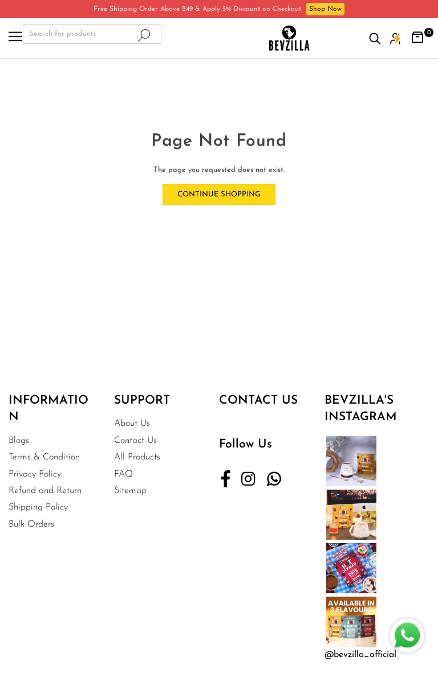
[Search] (378, 38)
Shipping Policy (38, 507)
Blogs (19, 440)
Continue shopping (219, 194)
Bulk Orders (31, 524)
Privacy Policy (35, 474)
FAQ (123, 474)
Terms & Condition (44, 457)
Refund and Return (45, 490)
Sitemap (130, 490)
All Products (137, 457)
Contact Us (135, 440)
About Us (132, 423)
